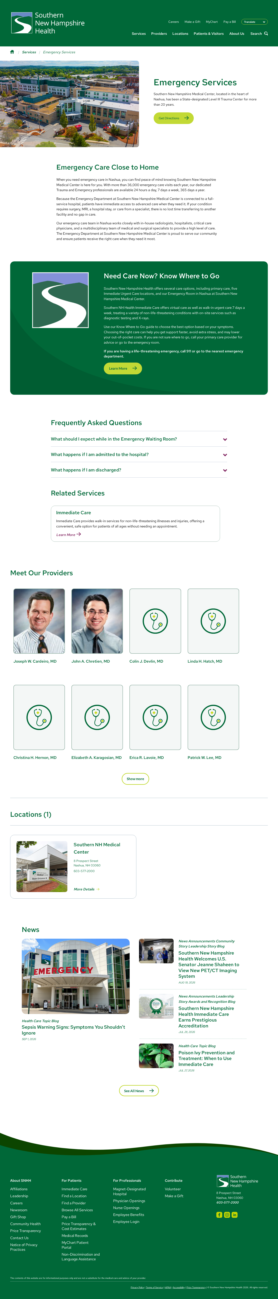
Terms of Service (154, 1287)
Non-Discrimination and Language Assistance (81, 1257)
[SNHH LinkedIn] (235, 1215)
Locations (180, 33)
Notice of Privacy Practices (23, 1247)
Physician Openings (129, 1200)
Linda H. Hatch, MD (205, 661)
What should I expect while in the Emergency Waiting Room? (114, 439)
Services (139, 33)
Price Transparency (25, 1230)
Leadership (19, 1196)
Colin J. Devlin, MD (146, 661)
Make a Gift (174, 1196)
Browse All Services (77, 1210)
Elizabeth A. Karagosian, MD (96, 757)
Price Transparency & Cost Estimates (79, 1226)
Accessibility (179, 1287)
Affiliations (18, 1189)
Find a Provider (74, 1203)
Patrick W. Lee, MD (204, 757)
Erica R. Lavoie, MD (146, 757)
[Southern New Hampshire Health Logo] (237, 1186)
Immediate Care (74, 1189)
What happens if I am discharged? (86, 470)
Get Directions (169, 118)
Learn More (118, 368)
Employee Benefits (128, 1214)
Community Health (25, 1223)
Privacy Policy (137, 1287)
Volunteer (173, 1189)
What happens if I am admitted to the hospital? (100, 454)
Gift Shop (18, 1217)
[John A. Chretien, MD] (97, 621)
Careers (16, 1203)
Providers (159, 33)
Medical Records (75, 1235)
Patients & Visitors (209, 33)
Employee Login (126, 1221)
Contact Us (19, 1237)
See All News (134, 1091)
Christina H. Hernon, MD (35, 757)
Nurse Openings (126, 1207)
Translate (249, 22)
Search (256, 34)
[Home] (16, 52)
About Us (236, 33)
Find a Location (74, 1196)
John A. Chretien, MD (90, 661)
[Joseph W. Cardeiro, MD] (39, 621)
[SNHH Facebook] (219, 1215)
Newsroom (18, 1210)
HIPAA (168, 1287)
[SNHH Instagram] (227, 1215)
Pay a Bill (69, 1217)
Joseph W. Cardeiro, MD (35, 661)
